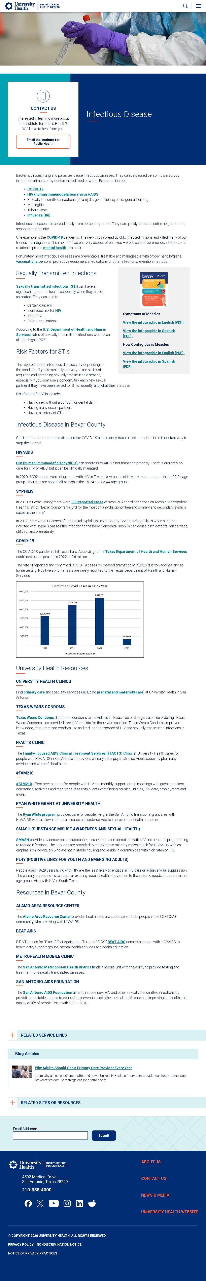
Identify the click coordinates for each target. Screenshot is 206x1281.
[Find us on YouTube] (53, 1203)
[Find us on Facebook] (28, 1203)
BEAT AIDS (116, 942)
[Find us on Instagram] (67, 1203)
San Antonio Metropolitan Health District (57, 967)
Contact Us (153, 1178)
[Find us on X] (40, 1203)
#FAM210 (24, 784)
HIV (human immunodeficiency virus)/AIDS (62, 194)
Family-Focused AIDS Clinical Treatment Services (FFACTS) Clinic (78, 753)
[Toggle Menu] (198, 6)
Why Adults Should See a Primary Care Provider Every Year (83, 1068)
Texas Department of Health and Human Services (146, 551)
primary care (34, 692)
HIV (58, 310)
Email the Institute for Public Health (43, 142)
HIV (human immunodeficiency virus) (47, 463)
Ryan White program (40, 814)
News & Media (155, 1195)
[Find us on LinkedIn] (79, 1203)
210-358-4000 (37, 1189)
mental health (54, 248)
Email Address (24, 1129)
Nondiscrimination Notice (59, 1244)
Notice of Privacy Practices (32, 1253)
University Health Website (169, 1211)
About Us (151, 1161)
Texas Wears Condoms (35, 717)
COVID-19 (35, 189)
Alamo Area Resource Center (47, 916)
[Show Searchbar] (185, 6)
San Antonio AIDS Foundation (47, 992)
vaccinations (26, 261)
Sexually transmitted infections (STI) (47, 286)
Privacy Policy (21, 1244)
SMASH (22, 840)
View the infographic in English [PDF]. (153, 322)
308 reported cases (87, 502)
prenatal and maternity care (120, 692)
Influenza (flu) (38, 215)
